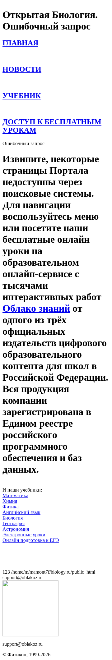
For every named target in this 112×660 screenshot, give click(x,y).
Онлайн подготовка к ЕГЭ (30, 540)
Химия (9, 501)
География (13, 523)
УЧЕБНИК (21, 96)
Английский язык (21, 512)
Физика (10, 506)
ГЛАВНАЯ (20, 43)
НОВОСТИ (21, 69)
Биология (12, 517)
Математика (15, 495)
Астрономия (15, 529)
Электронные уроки (23, 534)
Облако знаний (36, 308)
